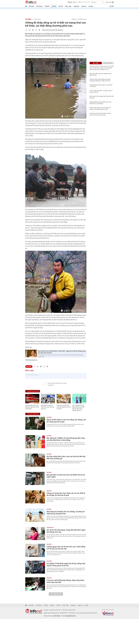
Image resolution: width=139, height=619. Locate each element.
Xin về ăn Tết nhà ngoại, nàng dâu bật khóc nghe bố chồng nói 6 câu (66, 531)
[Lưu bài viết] (39, 30)
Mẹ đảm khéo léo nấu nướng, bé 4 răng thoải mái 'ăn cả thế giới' (100, 102)
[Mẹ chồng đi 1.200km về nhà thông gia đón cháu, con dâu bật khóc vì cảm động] (35, 441)
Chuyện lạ (76, 6)
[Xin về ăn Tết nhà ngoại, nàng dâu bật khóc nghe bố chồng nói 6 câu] (35, 533)
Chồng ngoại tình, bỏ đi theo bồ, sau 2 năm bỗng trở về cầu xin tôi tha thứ (66, 548)
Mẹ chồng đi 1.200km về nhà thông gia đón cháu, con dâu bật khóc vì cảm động (66, 439)
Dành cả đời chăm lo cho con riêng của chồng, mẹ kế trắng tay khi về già (66, 421)
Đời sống (31, 6)
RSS (113, 6)
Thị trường (39, 6)
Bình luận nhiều (107, 63)
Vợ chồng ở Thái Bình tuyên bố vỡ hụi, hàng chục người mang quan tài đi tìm (66, 564)
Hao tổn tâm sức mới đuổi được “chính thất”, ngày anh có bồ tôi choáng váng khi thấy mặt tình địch (62, 352)
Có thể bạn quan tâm (33, 391)
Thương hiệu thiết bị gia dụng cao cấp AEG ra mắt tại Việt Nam (32, 407)
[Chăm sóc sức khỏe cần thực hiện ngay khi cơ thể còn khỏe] (64, 398)
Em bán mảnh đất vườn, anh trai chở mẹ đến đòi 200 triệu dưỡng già (66, 457)
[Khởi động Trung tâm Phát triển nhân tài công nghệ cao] (48, 398)
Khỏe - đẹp (68, 6)
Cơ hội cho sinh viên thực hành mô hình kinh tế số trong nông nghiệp (100, 114)
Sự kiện (91, 6)
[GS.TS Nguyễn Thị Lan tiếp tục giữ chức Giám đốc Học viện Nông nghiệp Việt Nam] (79, 398)
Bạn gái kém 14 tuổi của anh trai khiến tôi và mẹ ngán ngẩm (66, 476)
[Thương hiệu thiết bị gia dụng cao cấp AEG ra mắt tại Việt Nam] (32, 398)
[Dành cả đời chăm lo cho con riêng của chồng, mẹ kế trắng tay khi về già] (35, 423)
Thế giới (47, 6)
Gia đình (54, 6)
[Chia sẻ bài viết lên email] (33, 30)
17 (109, 81)
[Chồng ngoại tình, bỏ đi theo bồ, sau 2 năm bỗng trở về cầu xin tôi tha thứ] (35, 550)
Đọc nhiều (95, 63)
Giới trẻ (61, 6)
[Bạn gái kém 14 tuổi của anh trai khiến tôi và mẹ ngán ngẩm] (35, 478)
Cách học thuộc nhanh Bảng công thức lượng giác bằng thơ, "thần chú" (100, 80)
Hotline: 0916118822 (85, 2)
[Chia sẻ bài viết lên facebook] (26, 30)
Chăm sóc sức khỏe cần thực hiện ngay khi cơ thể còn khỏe (63, 407)
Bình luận (29, 366)
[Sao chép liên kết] (36, 30)
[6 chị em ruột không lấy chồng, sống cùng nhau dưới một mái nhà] (35, 583)
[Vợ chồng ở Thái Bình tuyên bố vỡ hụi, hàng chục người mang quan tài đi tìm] (35, 567)
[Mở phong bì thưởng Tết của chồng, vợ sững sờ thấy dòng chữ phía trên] (35, 515)
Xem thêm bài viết (55, 594)
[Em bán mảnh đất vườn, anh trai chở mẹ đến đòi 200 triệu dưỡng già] (35, 460)
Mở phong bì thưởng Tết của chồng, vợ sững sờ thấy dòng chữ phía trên (66, 512)
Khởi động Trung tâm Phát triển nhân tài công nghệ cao (47, 407)
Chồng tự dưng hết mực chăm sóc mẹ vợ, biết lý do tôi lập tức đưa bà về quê (66, 494)
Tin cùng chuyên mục (33, 414)
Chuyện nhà (37, 19)
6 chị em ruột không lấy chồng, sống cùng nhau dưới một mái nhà (65, 581)
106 (94, 86)
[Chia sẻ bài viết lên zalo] (29, 30)
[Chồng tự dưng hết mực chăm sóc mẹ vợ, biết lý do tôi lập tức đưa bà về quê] (35, 496)
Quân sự (83, 6)
